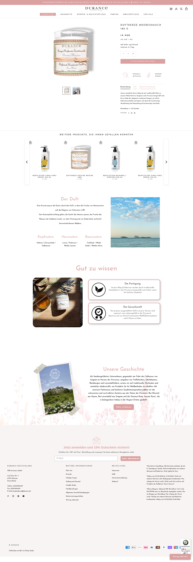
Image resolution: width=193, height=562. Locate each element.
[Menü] (189, 540)
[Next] (166, 162)
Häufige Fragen (71, 478)
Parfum (115, 14)
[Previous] (27, 162)
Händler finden (71, 485)
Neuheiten (47, 15)
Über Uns (69, 470)
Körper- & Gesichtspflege (91, 14)
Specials (148, 14)
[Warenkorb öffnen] (186, 8)
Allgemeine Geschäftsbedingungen (77, 492)
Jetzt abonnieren (130, 458)
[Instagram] (13, 496)
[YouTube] (23, 496)
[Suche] (181, 9)
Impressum (115, 470)
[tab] (125, 87)
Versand (135, 45)
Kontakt (69, 474)
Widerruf (115, 481)
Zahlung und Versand (73, 481)
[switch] (185, 553)
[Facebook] (128, 113)
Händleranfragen (72, 489)
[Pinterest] (134, 113)
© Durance (14, 545)
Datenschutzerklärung (119, 478)
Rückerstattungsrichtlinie (74, 496)
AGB (113, 474)
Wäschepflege (131, 14)
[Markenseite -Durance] (57, 388)
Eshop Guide (29, 551)
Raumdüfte (66, 14)
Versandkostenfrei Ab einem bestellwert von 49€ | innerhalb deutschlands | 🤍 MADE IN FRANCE (96, 2)
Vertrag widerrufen (72, 500)
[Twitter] (131, 113)
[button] (30, 142)
